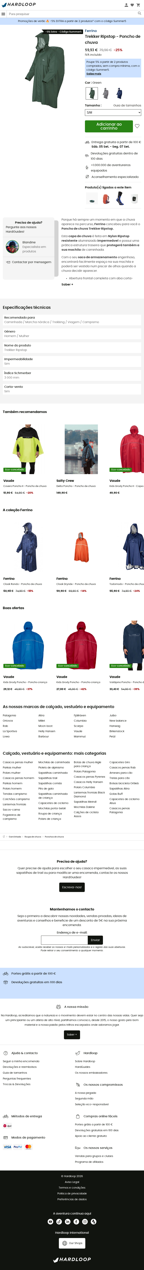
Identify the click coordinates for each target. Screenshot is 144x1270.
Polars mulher (11, 773)
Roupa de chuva (33, 837)
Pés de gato (46, 788)
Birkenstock (117, 731)
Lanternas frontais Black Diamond (89, 794)
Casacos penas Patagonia (120, 810)
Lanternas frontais (14, 804)
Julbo (113, 715)
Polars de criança (49, 819)
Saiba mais (93, 74)
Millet (41, 721)
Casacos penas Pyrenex (89, 777)
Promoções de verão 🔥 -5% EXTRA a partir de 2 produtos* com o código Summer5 (72, 21)
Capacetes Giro (120, 762)
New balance (118, 721)
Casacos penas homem (18, 778)
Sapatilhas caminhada (53, 773)
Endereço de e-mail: (72, 932)
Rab (5, 726)
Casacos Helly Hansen (88, 782)
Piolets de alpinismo (51, 767)
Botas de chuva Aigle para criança (87, 764)
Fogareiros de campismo (11, 817)
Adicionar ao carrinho (109, 126)
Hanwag (115, 726)
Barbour (43, 736)
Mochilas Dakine (84, 807)
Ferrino (91, 31)
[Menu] (3, 14)
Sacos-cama (11, 809)
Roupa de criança (50, 813)
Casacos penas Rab (123, 767)
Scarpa (78, 726)
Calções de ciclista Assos (86, 814)
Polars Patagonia (84, 771)
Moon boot (45, 726)
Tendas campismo (15, 794)
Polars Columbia (84, 787)
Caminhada (15, 837)
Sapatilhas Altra (119, 788)
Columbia (80, 721)
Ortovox (8, 721)
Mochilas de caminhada (54, 762)
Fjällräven (80, 715)
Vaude (78, 731)
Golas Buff (116, 794)
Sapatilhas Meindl (85, 802)
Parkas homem (12, 783)
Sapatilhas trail (47, 778)
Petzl (112, 736)
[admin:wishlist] (137, 126)
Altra (41, 715)
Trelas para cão (120, 778)
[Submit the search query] (139, 14)
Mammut (80, 736)
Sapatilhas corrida (50, 783)
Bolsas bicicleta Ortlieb (124, 783)
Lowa (6, 736)
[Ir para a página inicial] (6, 836)
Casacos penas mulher (18, 762)
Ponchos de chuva (54, 837)
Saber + (67, 284)
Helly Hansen (46, 731)
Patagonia (9, 715)
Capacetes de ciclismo (53, 803)
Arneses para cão (121, 773)
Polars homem (12, 788)
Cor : (93, 82)
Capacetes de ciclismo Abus (125, 801)
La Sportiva (10, 731)
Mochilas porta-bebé (52, 808)
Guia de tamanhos (127, 105)
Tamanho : (93, 105)
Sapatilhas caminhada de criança (53, 796)
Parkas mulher (12, 767)
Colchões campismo (16, 799)
